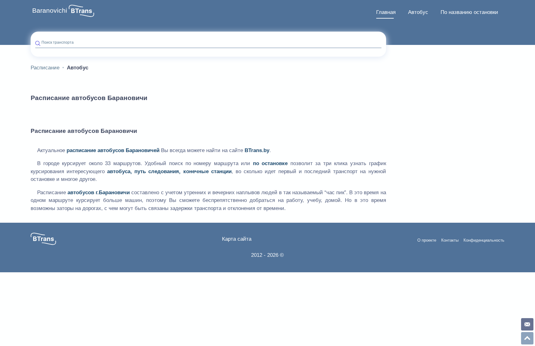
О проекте (426, 240)
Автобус (418, 12)
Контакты (450, 240)
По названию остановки (469, 12)
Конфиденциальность (483, 240)
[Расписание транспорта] (81, 11)
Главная (386, 12)
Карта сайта (236, 239)
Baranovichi (49, 10)
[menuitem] (386, 12)
